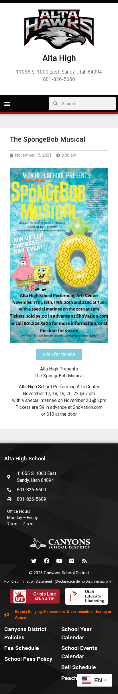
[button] (7, 103)
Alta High (59, 58)
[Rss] (84, 560)
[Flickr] (71, 560)
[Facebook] (46, 560)
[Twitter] (33, 560)
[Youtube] (59, 560)
